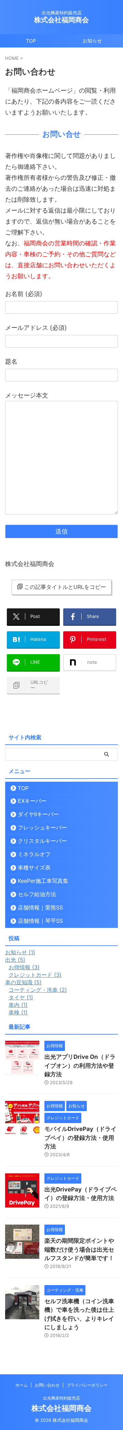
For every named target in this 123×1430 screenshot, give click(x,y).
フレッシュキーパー (42, 827)
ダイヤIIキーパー (38, 814)
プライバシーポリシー (87, 1385)
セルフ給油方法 (37, 894)
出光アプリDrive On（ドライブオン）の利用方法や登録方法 (79, 1065)
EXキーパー (32, 800)
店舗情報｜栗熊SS (40, 907)
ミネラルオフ (34, 854)
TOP (31, 41)
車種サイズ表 (34, 867)
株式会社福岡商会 (61, 20)
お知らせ (92, 40)
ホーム (21, 1385)
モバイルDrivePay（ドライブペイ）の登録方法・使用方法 (80, 1137)
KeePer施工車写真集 (43, 880)
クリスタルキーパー (42, 840)
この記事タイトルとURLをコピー (65, 586)
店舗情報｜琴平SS (40, 920)
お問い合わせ (47, 1385)
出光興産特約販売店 (61, 1398)
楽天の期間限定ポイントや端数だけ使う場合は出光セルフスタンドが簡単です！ (79, 1249)
